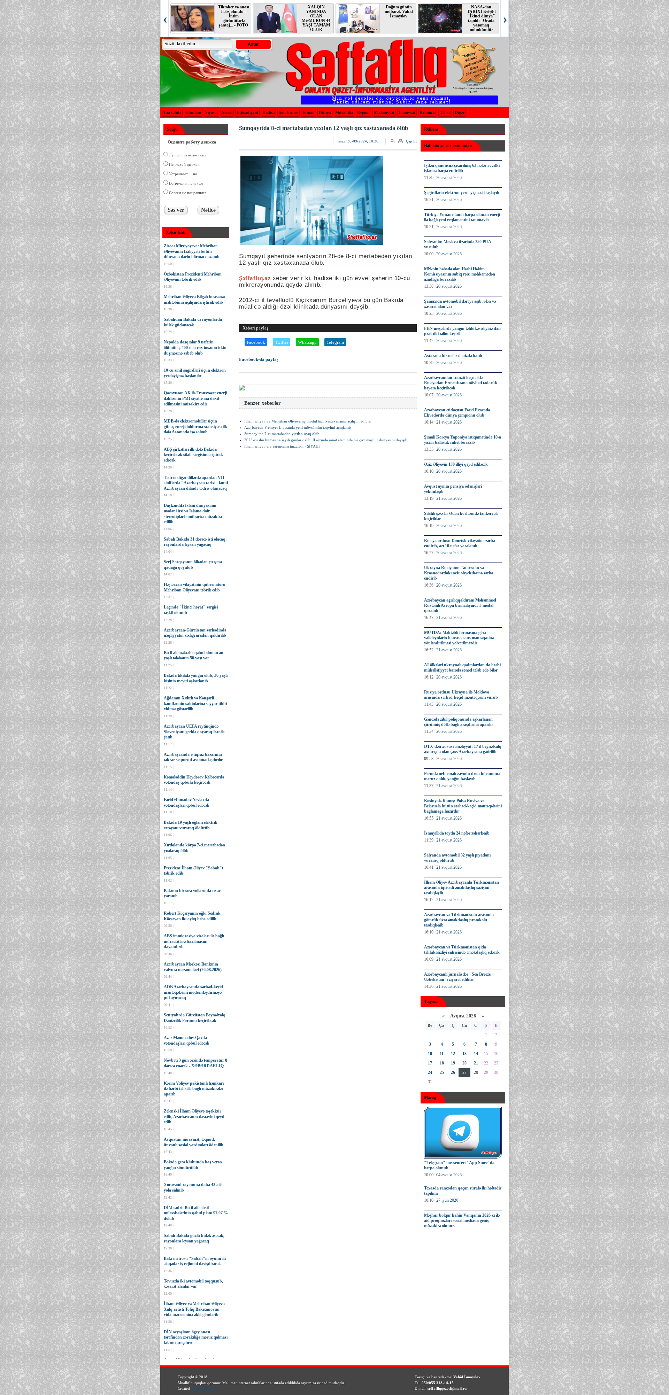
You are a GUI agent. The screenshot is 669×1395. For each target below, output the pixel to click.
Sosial (227, 112)
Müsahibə (344, 112)
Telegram (335, 342)
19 (453, 1063)
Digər (459, 112)
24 (430, 1072)
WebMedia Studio (205, 1388)
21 (476, 1063)
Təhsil (445, 112)
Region (363, 112)
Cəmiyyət (407, 112)
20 (464, 1063)
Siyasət (211, 112)
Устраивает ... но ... (184, 174)
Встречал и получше (185, 183)
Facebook (256, 342)
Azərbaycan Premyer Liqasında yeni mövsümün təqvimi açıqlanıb (297, 427)
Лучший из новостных (187, 155)
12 (453, 1053)
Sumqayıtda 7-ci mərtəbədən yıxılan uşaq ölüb (282, 434)
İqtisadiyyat (247, 112)
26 (453, 1072)
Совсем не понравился (187, 193)
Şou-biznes (288, 112)
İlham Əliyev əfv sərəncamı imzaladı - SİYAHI (282, 446)
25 (442, 1072)
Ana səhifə (171, 112)
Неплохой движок (183, 164)
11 (442, 1053)
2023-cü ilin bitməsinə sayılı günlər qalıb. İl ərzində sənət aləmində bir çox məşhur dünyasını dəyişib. (326, 440)
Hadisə (268, 112)
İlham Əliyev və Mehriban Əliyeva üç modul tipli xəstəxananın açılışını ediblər (308, 421)
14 (476, 1053)
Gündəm (193, 112)
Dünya (325, 112)
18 (442, 1063)
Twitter (281, 342)
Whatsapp (307, 342)
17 (430, 1063)
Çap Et (411, 141)
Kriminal (428, 112)
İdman (308, 112)
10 (430, 1053)
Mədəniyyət (384, 112)
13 (464, 1053)
